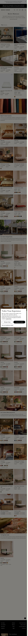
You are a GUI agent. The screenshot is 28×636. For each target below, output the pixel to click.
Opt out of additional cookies (7, 325)
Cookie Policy (8, 318)
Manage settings (7, 322)
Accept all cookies (19, 322)
